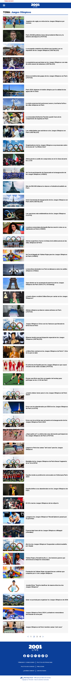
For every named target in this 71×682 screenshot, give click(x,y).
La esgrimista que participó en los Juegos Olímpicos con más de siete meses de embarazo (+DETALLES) (46, 63)
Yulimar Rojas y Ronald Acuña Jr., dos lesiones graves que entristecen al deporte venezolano (45, 558)
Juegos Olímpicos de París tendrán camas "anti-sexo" (44, 627)
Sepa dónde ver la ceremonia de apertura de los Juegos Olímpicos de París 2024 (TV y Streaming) (45, 283)
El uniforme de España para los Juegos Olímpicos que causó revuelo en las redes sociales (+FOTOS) (46, 365)
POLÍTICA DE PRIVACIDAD (44, 662)
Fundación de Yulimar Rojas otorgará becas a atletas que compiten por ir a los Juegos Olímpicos (45, 572)
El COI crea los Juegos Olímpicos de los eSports (42, 503)
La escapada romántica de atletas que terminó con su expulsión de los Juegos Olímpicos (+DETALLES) (44, 49)
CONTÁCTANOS (41, 670)
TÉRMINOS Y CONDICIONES (26, 662)
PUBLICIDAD (40, 666)
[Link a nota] (13, 22)
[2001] (35, 5)
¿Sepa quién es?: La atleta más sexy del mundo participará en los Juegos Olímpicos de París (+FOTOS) (47, 435)
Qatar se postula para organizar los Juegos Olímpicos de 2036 (47, 600)
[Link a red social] (24, 655)
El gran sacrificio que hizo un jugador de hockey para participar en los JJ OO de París (44, 379)
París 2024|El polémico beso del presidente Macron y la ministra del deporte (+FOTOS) (45, 36)
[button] (4, 5)
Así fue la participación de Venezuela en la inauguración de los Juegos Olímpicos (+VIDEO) (46, 173)
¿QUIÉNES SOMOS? (28, 670)
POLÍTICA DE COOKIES (27, 666)
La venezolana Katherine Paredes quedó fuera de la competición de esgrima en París (43, 118)
